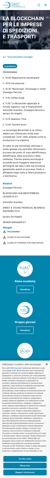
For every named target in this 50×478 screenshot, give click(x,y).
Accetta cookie (25, 459)
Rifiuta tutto (25, 466)
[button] (47, 364)
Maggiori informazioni (25, 472)
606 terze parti (16, 368)
